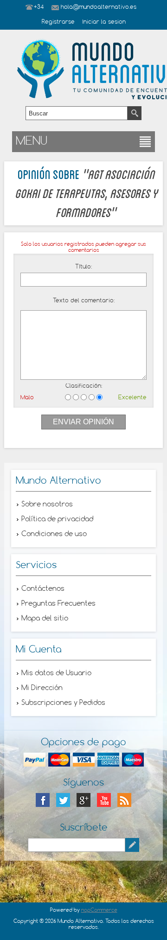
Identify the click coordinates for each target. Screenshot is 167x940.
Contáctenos (42, 589)
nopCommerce (99, 910)
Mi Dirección (42, 688)
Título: (83, 267)
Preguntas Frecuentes (58, 603)
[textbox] (77, 113)
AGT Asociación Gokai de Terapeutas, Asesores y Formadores (86, 192)
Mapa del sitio (44, 618)
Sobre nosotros (47, 504)
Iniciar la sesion (104, 22)
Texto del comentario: (84, 301)
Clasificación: (83, 386)
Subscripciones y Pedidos (63, 703)
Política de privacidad (57, 519)
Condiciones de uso (54, 534)
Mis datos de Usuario (56, 673)
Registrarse (58, 22)
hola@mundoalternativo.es (98, 7)
